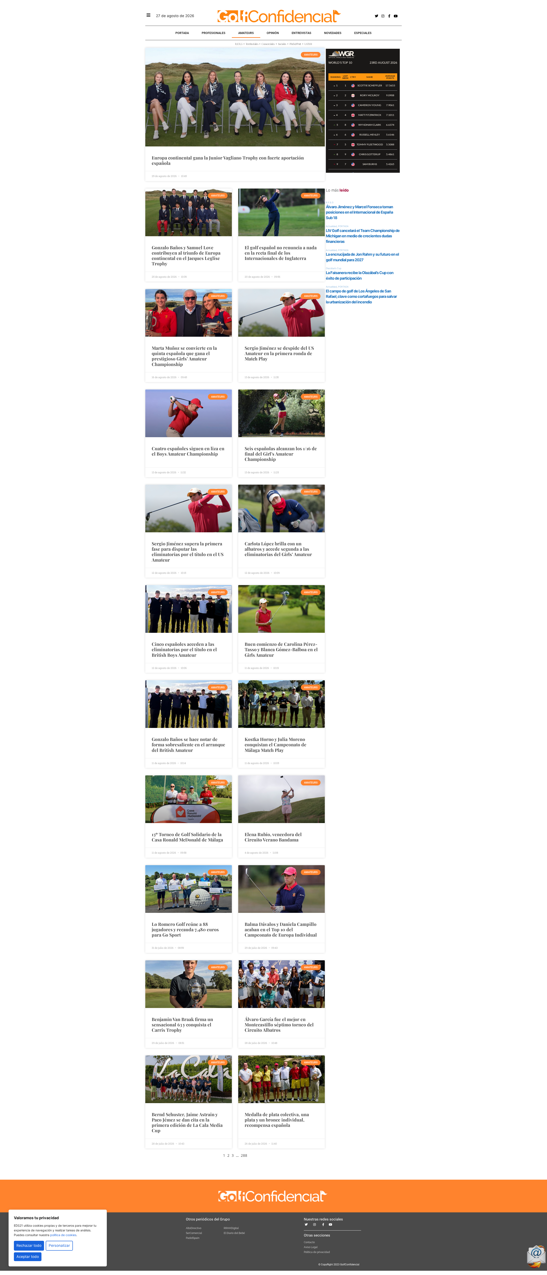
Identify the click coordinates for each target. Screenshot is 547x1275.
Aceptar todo (27, 1256)
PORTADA (182, 33)
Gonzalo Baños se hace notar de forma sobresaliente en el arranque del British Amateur (188, 744)
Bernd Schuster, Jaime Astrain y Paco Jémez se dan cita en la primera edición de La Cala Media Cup (187, 1122)
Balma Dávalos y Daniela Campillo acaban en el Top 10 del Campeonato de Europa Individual (281, 929)
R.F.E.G (238, 44)
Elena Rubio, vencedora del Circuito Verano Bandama (273, 837)
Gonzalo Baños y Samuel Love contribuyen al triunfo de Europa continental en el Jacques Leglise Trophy (186, 255)
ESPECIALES (363, 33)
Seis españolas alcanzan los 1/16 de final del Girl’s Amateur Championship (281, 453)
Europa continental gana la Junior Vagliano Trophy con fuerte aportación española (228, 160)
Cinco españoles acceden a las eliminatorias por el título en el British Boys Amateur (184, 649)
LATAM (308, 44)
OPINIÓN (273, 33)
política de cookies (63, 1235)
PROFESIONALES (213, 33)
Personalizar (59, 1245)
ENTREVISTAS (301, 33)
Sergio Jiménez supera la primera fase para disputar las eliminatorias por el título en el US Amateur (188, 551)
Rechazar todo (28, 1245)
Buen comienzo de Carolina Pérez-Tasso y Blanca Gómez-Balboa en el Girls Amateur (281, 649)
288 (244, 1155)
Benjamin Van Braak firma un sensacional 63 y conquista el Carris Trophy (182, 1024)
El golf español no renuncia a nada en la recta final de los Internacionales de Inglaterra (281, 252)
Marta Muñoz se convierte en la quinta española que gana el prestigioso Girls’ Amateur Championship (184, 356)
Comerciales (268, 44)
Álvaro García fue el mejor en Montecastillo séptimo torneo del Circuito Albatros (279, 1024)
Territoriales (252, 44)
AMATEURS (246, 33)
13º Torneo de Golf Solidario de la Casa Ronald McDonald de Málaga (187, 837)
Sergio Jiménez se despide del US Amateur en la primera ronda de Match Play (279, 353)
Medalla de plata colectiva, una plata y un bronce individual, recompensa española (277, 1119)
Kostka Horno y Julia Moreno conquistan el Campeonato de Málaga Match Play (275, 744)
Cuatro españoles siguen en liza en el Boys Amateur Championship (188, 451)
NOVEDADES (332, 33)
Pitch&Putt (295, 44)
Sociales (282, 44)
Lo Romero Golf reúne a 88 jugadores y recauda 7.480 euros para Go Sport (185, 929)
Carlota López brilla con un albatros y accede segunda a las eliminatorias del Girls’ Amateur (278, 548)
